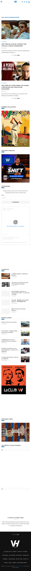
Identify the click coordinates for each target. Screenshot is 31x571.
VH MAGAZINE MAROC (22, 562)
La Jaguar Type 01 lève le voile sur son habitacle (9, 358)
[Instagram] (27, 2)
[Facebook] (22, 2)
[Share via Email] (18, 55)
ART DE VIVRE (19, 559)
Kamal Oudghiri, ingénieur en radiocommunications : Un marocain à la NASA (20, 293)
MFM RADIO (19, 555)
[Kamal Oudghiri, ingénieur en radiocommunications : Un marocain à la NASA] (5, 293)
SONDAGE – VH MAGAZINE (9, 559)
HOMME (14, 562)
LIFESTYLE (25, 559)
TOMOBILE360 (25, 555)
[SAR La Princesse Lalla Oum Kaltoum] (5, 311)
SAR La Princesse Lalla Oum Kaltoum (19, 309)
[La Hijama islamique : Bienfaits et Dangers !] (5, 276)
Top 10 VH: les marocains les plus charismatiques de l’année (20, 283)
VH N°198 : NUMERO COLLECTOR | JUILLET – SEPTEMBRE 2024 (20, 301)
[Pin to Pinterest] (17, 55)
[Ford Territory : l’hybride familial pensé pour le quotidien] (25, 333)
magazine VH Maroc (19, 566)
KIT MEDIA (24, 551)
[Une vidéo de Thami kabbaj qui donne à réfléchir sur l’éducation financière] (15, 71)
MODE (10, 562)
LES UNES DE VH (8, 551)
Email (2, 195)
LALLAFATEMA (12, 555)
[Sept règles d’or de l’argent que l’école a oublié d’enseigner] (15, 29)
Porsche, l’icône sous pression (9, 322)
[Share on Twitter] (15, 55)
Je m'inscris (15, 202)
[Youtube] (29, 2)
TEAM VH (20, 551)
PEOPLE (6, 562)
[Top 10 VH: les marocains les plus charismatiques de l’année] (5, 285)
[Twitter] (24, 2)
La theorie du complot (15, 432)
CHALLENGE (5, 555)
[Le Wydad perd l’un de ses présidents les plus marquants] (25, 342)
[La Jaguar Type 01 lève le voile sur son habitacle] (25, 359)
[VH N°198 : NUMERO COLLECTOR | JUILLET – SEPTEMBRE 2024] (5, 302)
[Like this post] (12, 55)
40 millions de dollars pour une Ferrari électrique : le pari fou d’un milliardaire (9, 350)
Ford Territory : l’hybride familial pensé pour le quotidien (9, 331)
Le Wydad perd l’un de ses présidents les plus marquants (8, 340)
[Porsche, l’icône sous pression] (25, 324)
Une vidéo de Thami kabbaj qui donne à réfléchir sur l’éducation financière (15, 87)
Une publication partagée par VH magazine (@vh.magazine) (16, 242)
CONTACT (14, 551)
